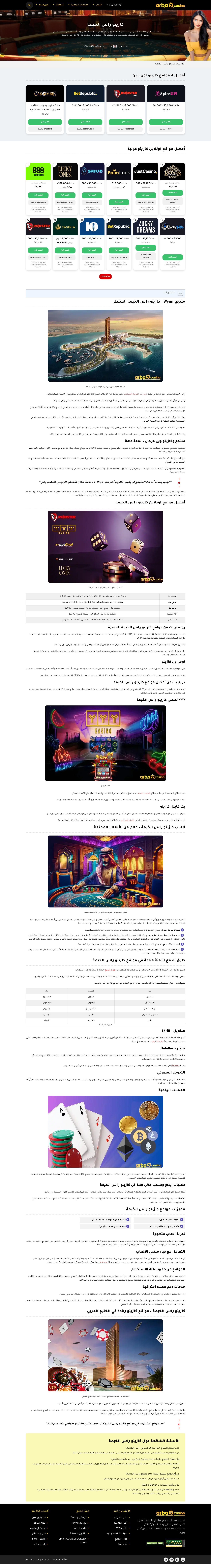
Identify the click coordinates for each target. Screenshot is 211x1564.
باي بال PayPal (79, 1523)
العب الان (166, 122)
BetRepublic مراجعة (85, 129)
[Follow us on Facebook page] (177, 1560)
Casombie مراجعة (45, 129)
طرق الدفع (44, 5)
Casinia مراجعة (65, 257)
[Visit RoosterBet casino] (38, 226)
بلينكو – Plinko (38, 1539)
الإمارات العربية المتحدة (136, 394)
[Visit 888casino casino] (38, 171)
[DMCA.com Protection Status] (155, 1543)
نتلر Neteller (80, 1528)
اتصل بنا (122, 1544)
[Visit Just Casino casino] (145, 171)
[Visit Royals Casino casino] (172, 171)
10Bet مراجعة (92, 257)
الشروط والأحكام (172, 207)
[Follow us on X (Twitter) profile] (183, 1560)
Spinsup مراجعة (166, 129)
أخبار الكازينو (120, 1523)
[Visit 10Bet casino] (92, 226)
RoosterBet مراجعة (125, 129)
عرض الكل (105, 277)
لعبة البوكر (40, 1523)
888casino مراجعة (38, 202)
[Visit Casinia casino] (65, 226)
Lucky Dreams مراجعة (146, 256)
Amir (111, 47)
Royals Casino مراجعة (172, 201)
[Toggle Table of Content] (179, 293)
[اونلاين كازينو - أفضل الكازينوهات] (170, 5)
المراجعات (40, 1544)
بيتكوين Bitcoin (78, 1533)
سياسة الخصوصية (117, 1533)
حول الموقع (121, 1539)
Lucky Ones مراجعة (65, 202)
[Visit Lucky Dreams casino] (145, 226)
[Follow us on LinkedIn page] (166, 1560)
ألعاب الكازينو (158, 1042)
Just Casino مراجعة (146, 202)
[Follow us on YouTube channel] (171, 1560)
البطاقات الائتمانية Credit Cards (73, 1541)
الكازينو (181, 64)
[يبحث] (29, 5)
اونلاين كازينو (115, 5)
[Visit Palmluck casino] (119, 171)
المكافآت (60, 5)
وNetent (103, 1263)
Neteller (175, 1066)
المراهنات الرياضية (79, 5)
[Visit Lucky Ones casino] (65, 171)
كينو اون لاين (39, 1518)
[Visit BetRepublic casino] (119, 226)
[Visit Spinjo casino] (92, 171)
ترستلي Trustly (78, 1518)
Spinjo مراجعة (92, 202)
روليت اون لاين (38, 1528)
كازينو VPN (121, 1528)
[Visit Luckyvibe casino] (172, 226)
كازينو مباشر (39, 1533)
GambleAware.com (174, 209)
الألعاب (99, 5)
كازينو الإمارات (127, 820)
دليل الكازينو (120, 1518)
